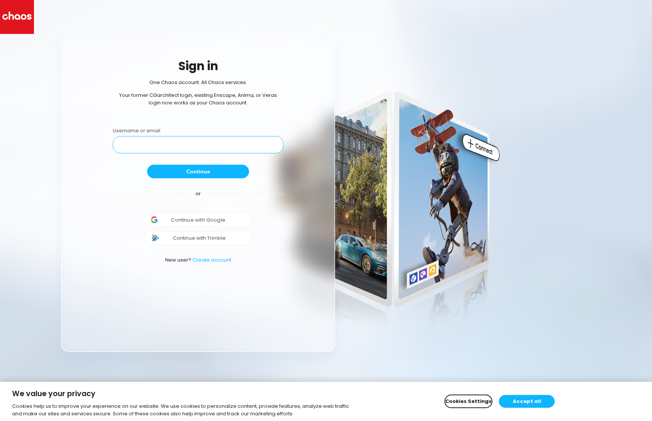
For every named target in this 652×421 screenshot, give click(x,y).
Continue (198, 171)
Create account (211, 259)
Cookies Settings (468, 401)
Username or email (136, 130)
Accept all (527, 401)
